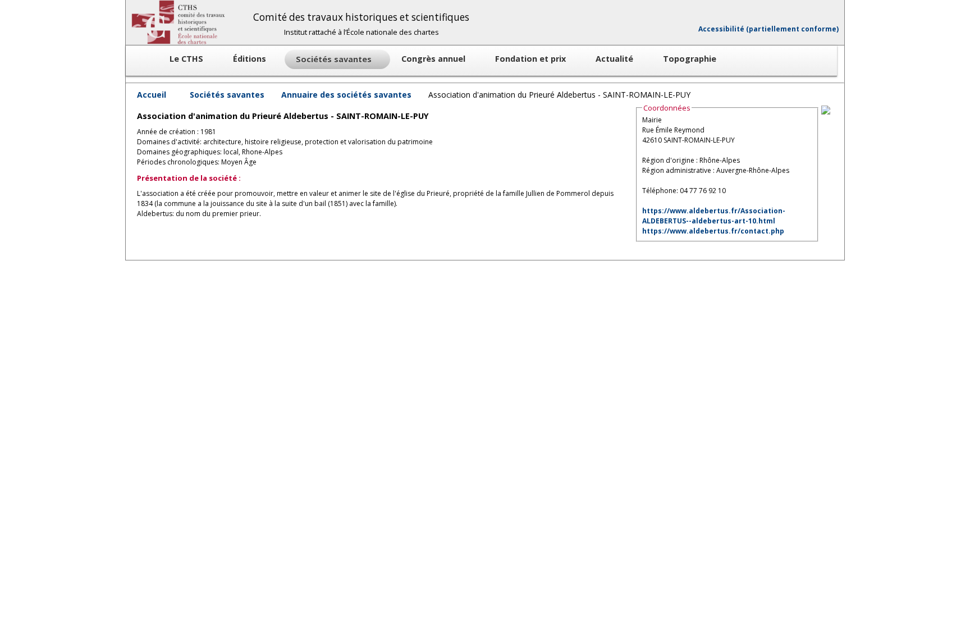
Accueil (151, 94)
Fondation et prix (531, 58)
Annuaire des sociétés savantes (346, 94)
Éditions (250, 58)
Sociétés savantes (227, 94)
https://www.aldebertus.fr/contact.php (713, 231)
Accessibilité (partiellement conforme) (768, 29)
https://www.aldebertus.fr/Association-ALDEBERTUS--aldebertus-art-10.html (713, 216)
